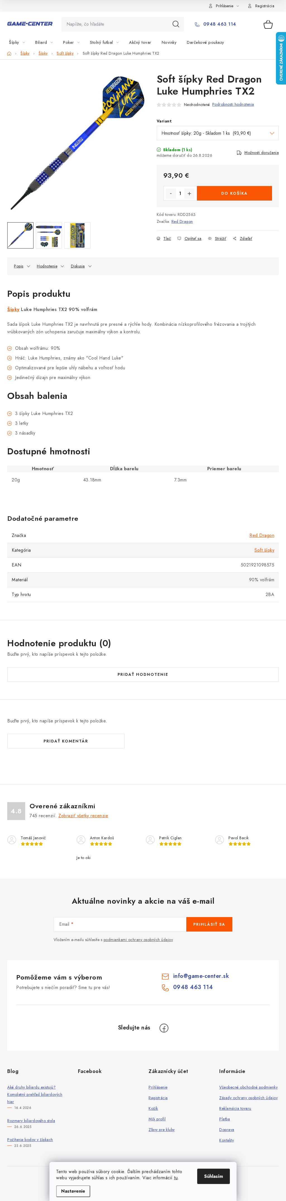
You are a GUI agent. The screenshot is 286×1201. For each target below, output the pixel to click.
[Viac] (261, 42)
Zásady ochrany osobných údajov (248, 1098)
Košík (153, 1108)
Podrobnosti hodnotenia (233, 104)
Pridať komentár (66, 741)
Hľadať (176, 24)
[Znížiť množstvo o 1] (171, 194)
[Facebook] (163, 1028)
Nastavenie (73, 1191)
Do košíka (234, 193)
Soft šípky (264, 550)
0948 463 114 (219, 24)
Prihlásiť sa (209, 924)
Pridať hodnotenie (143, 674)
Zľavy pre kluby (162, 1129)
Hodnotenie (47, 266)
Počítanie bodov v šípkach (30, 1139)
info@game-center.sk (201, 976)
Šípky (13, 309)
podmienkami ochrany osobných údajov (138, 939)
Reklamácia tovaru (235, 1108)
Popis (18, 266)
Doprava (226, 1129)
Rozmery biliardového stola (31, 1120)
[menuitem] (20, 42)
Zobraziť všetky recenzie (83, 815)
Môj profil (157, 1119)
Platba (224, 1119)
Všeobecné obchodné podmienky (248, 1087)
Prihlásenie (158, 1087)
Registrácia (265, 6)
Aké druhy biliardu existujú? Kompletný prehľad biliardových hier (34, 1094)
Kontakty (226, 1140)
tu (176, 1178)
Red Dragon (182, 221)
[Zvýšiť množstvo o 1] (189, 194)
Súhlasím (213, 1176)
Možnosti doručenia (261, 152)
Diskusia (78, 266)
